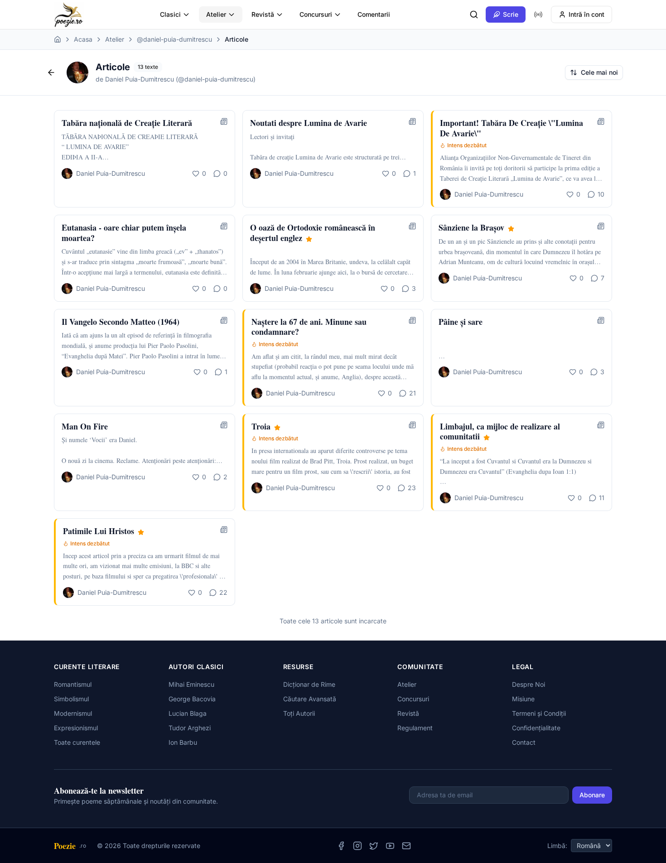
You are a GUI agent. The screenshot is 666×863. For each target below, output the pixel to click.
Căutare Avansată (309, 699)
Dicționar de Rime (309, 684)
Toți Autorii (299, 713)
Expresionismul (76, 728)
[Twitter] (373, 845)
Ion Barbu (183, 742)
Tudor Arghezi (190, 728)
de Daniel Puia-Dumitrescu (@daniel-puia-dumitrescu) (176, 79)
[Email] (406, 845)
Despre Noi (528, 684)
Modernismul (73, 713)
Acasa (83, 39)
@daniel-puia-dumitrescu (174, 39)
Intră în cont (586, 14)
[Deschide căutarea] (474, 14)
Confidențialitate (536, 728)
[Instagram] (357, 845)
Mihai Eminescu (191, 684)
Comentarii (373, 14)
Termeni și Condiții (539, 713)
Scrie (510, 14)
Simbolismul (71, 699)
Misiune (523, 699)
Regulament (415, 728)
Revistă (262, 14)
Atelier (216, 14)
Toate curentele (77, 742)
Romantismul (73, 684)
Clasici (170, 14)
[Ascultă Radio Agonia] (538, 14)
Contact (524, 742)
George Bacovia (192, 699)
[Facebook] (341, 845)
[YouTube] (390, 845)
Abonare (592, 795)
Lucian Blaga (188, 713)
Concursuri (315, 14)
